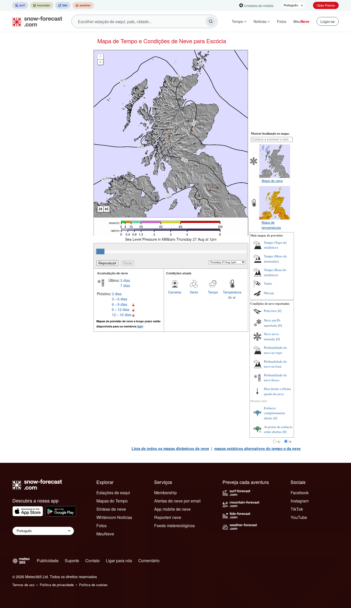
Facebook (300, 493)
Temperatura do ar (232, 295)
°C (278, 442)
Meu (301, 21)
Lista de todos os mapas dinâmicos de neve (170, 448)
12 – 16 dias (121, 314)
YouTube (299, 517)
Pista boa (270, 310)
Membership (165, 493)
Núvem (269, 293)
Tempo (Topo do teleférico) (275, 245)
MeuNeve (105, 534)
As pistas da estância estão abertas (278, 429)
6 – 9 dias (119, 304)
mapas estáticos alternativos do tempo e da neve (257, 448)
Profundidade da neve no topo (275, 350)
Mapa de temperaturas (271, 225)
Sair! (140, 326)
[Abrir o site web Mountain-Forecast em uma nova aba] (41, 5)
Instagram (300, 501)
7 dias (125, 285)
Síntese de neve (111, 509)
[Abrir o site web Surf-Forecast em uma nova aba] (20, 5)
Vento (194, 292)
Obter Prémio (326, 5)
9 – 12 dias (120, 309)
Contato (92, 560)
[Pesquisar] (211, 21)
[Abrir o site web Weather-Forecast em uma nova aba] (83, 5)
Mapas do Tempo (112, 501)
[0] (279, 310)
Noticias (260, 21)
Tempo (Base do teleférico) (275, 272)
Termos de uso (23, 584)
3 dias (125, 280)
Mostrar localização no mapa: (270, 133)
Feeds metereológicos (174, 525)
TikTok (297, 509)
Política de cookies (93, 584)
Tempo (237, 21)
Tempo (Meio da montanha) (275, 259)
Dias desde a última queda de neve (277, 391)
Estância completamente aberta (274, 413)
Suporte (72, 560)
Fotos (281, 21)
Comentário (149, 560)
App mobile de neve (172, 509)
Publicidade (48, 560)
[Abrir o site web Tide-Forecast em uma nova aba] (62, 5)
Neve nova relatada (271, 336)
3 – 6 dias (119, 298)
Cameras (174, 292)
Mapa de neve (272, 180)
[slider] (100, 251)
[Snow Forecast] (35, 21)
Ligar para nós (119, 560)
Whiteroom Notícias (114, 517)
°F (289, 442)
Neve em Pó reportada (272, 323)
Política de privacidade (57, 584)
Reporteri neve (167, 517)
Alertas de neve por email (177, 501)
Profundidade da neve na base (275, 364)
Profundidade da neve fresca (275, 378)
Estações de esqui (113, 493)
